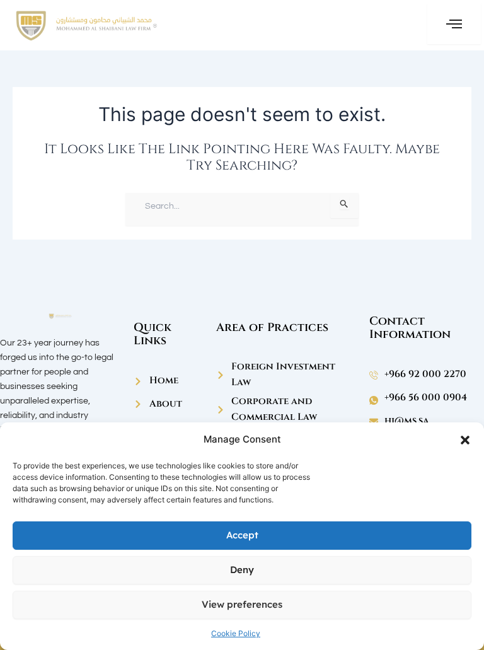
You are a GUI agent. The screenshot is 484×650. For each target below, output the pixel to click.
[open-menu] (454, 23)
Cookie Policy (235, 633)
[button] (465, 440)
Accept (242, 535)
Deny (242, 570)
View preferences (242, 604)
